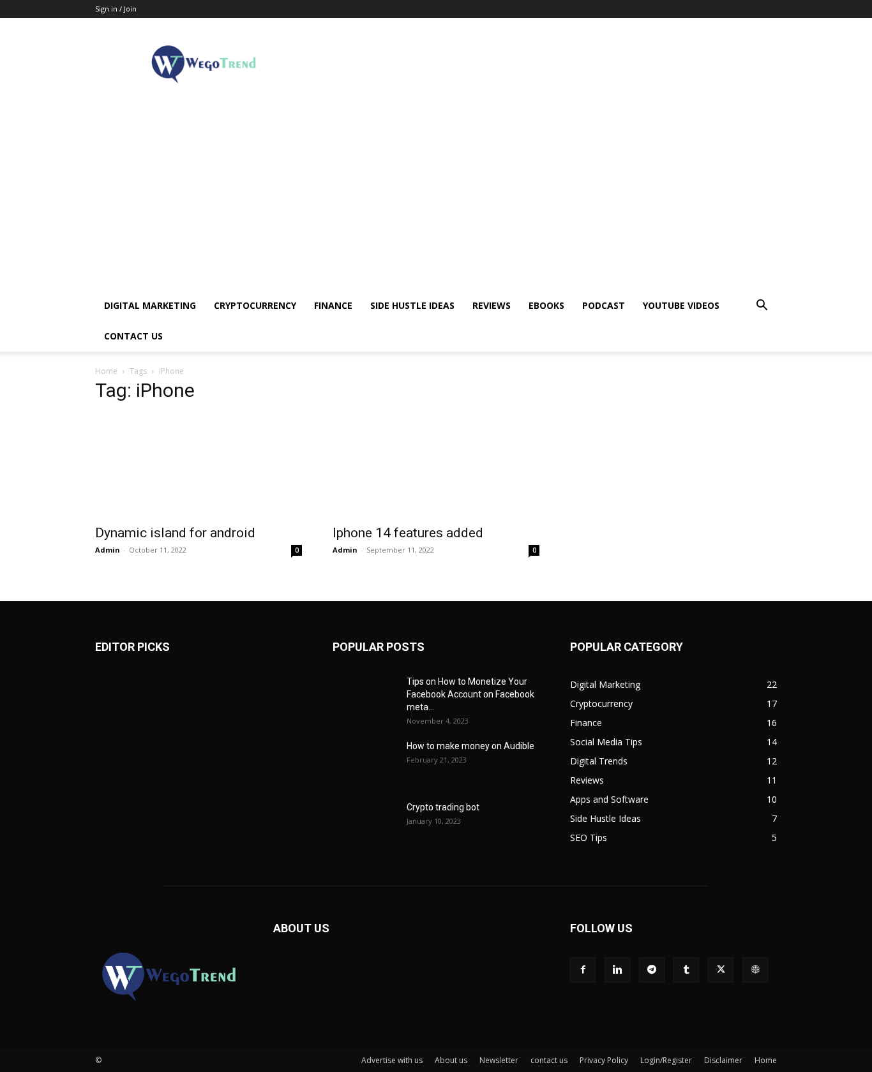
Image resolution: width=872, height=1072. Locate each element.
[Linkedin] (617, 970)
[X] (720, 970)
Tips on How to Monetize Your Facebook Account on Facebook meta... (470, 694)
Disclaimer (723, 1060)
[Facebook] (583, 970)
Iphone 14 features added (408, 532)
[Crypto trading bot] (364, 823)
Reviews (491, 305)
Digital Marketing (150, 305)
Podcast (603, 305)
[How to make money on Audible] (364, 762)
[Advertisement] (436, 194)
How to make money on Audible (470, 746)
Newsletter (498, 1060)
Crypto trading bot (443, 807)
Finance (333, 305)
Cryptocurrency (255, 305)
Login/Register (666, 1060)
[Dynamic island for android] (198, 466)
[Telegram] (652, 970)
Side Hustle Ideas (412, 305)
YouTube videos (681, 305)
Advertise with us (392, 1060)
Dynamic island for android (175, 532)
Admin (107, 550)
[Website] (755, 970)
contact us (133, 336)
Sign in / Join (116, 8)
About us (451, 1060)
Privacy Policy (604, 1060)
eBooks (546, 305)
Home (106, 371)
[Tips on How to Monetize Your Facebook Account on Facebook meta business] (364, 697)
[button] (761, 307)
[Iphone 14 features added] (436, 466)
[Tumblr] (686, 970)
